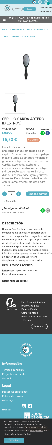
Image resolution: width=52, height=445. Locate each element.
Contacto (7, 378)
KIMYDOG (7, 133)
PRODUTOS (45, 12)
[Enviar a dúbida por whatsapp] (42, 210)
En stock (7, 274)
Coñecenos (39, 326)
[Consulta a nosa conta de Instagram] (24, 406)
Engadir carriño (38, 194)
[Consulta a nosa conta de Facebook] (30, 406)
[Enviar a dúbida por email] (47, 210)
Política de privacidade (15, 391)
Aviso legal (8, 400)
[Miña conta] (40, 2)
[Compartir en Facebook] (47, 133)
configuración (36, 430)
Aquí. (29, 434)
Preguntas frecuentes (14, 374)
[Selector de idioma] (34, 2)
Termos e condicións (13, 370)
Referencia (8, 270)
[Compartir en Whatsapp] (42, 133)
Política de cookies (12, 396)
